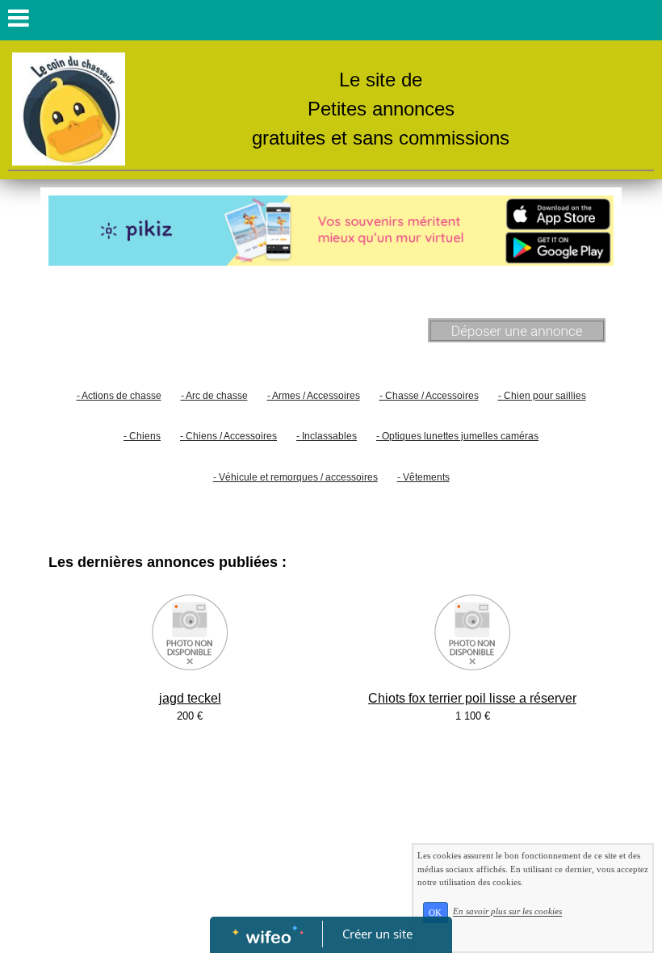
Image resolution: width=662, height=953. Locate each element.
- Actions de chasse (119, 395)
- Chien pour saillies (542, 395)
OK (435, 912)
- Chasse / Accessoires (429, 395)
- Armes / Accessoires (313, 395)
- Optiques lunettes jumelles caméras (457, 436)
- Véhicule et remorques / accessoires (295, 477)
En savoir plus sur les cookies (507, 912)
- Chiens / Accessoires (228, 436)
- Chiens (142, 436)
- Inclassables (326, 436)
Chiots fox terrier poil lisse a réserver (472, 698)
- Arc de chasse (214, 395)
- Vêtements (423, 477)
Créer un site (377, 934)
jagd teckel (190, 698)
